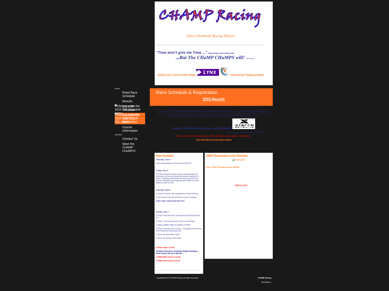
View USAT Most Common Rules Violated (213, 140)
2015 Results (214, 99)
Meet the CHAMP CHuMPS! (129, 147)
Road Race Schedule (129, 94)
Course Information (130, 128)
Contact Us (129, 138)
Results (127, 101)
